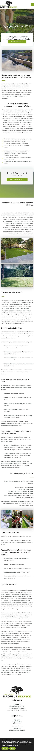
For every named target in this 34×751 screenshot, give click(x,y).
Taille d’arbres (17, 724)
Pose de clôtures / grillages (17, 730)
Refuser (12, 748)
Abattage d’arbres (17, 726)
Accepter (5, 748)
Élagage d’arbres (17, 722)
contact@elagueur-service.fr (17, 706)
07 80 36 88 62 (17, 704)
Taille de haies (17, 728)
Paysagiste (17, 720)
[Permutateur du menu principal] (32, 4)
